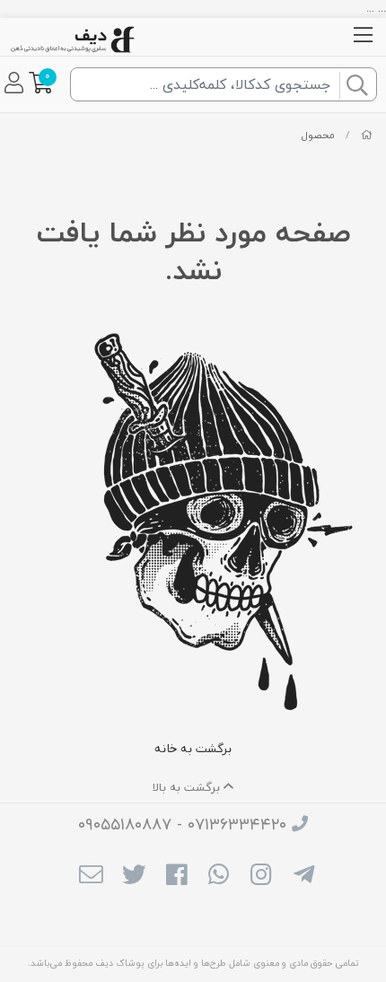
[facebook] (176, 877)
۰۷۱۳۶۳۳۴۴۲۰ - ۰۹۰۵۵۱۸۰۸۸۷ (182, 824)
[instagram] (261, 877)
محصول (318, 135)
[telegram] (304, 877)
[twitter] (133, 877)
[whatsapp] (218, 877)
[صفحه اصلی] (367, 135)
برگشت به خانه (193, 748)
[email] (91, 877)
